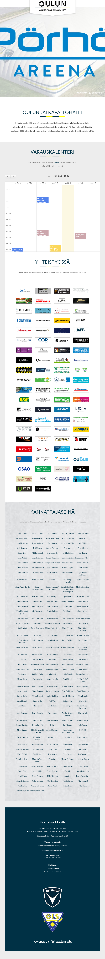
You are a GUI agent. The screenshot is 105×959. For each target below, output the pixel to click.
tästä (56, 162)
